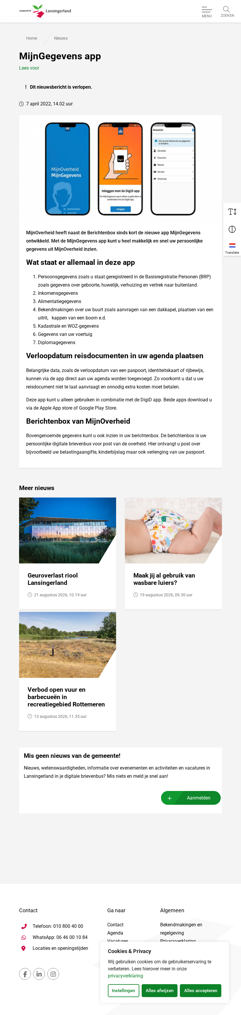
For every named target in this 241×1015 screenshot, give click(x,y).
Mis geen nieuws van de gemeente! (72, 755)
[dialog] (164, 972)
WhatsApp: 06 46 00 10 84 (60, 937)
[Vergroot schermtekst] (232, 211)
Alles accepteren (200, 990)
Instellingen (123, 990)
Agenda (115, 933)
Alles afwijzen (159, 990)
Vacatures (117, 941)
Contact (115, 925)
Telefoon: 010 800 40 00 (58, 926)
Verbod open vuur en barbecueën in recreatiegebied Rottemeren (66, 697)
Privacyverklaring (178, 941)
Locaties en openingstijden (60, 948)
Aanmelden (198, 798)
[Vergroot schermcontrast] (232, 229)
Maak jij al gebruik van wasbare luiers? (164, 579)
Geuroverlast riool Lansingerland (53, 579)
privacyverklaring (125, 976)
